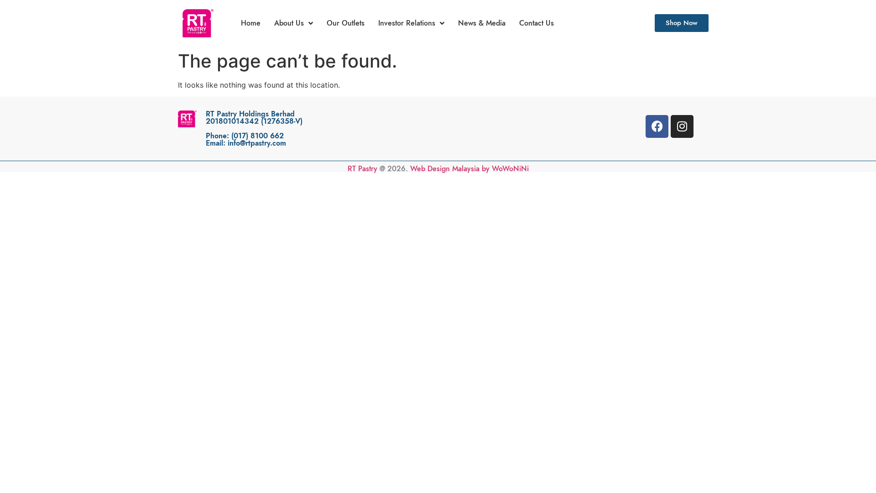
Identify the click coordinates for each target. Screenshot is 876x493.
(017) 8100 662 (257, 136)
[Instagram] (682, 126)
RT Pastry (362, 169)
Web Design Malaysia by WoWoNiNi (469, 169)
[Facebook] (657, 126)
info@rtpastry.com (257, 143)
